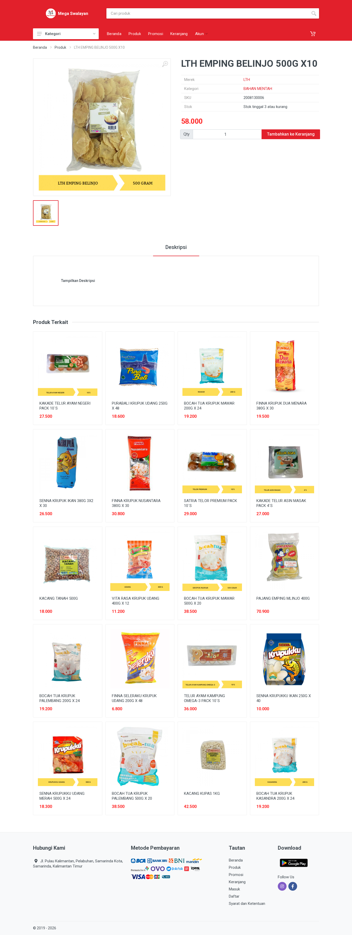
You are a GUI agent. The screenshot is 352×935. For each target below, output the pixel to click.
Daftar (234, 896)
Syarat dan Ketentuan (247, 903)
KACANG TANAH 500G (58, 598)
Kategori (53, 33)
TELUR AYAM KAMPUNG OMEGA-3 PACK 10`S (204, 698)
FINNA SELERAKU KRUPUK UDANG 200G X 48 (134, 698)
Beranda (40, 47)
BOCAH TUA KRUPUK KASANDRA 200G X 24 (275, 796)
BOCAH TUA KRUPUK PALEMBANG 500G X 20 (132, 796)
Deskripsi (176, 247)
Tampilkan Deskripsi (78, 281)
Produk (60, 47)
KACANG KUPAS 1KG (202, 793)
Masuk (234, 889)
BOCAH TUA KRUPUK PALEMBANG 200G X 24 (59, 698)
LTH (247, 79)
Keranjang (237, 882)
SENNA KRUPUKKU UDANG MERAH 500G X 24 (62, 796)
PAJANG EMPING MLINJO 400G (283, 598)
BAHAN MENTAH (258, 88)
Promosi (236, 874)
